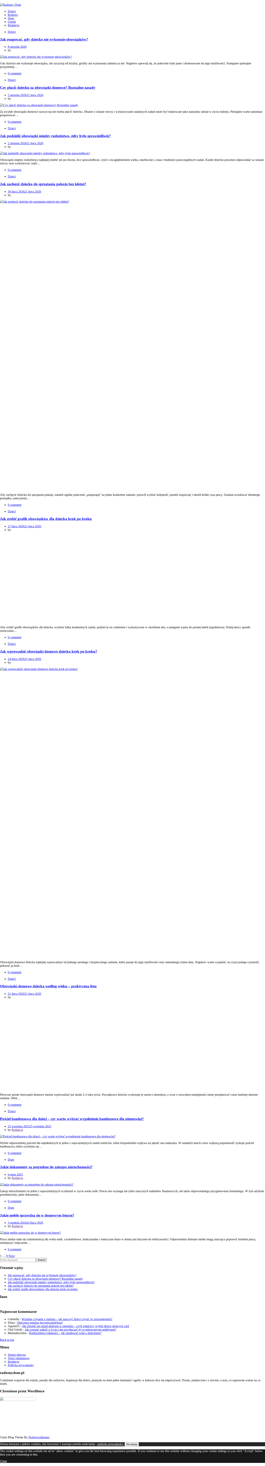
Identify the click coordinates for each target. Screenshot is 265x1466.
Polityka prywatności (21, 1365)
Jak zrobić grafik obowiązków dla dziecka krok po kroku (46, 519)
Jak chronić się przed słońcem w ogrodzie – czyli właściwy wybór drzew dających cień (75, 1326)
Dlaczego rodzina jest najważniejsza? (40, 1322)
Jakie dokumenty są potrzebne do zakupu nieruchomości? (46, 1167)
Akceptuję (131, 1444)
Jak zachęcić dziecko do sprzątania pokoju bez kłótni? (43, 184)
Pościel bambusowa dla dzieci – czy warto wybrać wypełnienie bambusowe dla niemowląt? (72, 1119)
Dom (11, 18)
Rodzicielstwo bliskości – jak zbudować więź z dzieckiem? (65, 1333)
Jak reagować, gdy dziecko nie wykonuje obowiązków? (44, 39)
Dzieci (12, 11)
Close (3, 1461)
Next (12, 1256)
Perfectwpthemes (39, 1437)
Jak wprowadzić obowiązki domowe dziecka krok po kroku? (48, 651)
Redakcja (13, 25)
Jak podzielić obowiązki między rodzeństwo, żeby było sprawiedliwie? (55, 136)
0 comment (14, 73)
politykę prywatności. (110, 1444)
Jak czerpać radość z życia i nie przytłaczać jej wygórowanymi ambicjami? (70, 1329)
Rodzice (13, 14)
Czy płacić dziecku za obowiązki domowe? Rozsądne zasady (47, 87)
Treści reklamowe (18, 1358)
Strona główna (17, 1354)
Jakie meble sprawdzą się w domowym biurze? (37, 1215)
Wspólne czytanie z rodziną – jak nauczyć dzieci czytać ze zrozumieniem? (67, 1319)
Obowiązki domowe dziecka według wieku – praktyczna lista (48, 986)
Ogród (12, 21)
